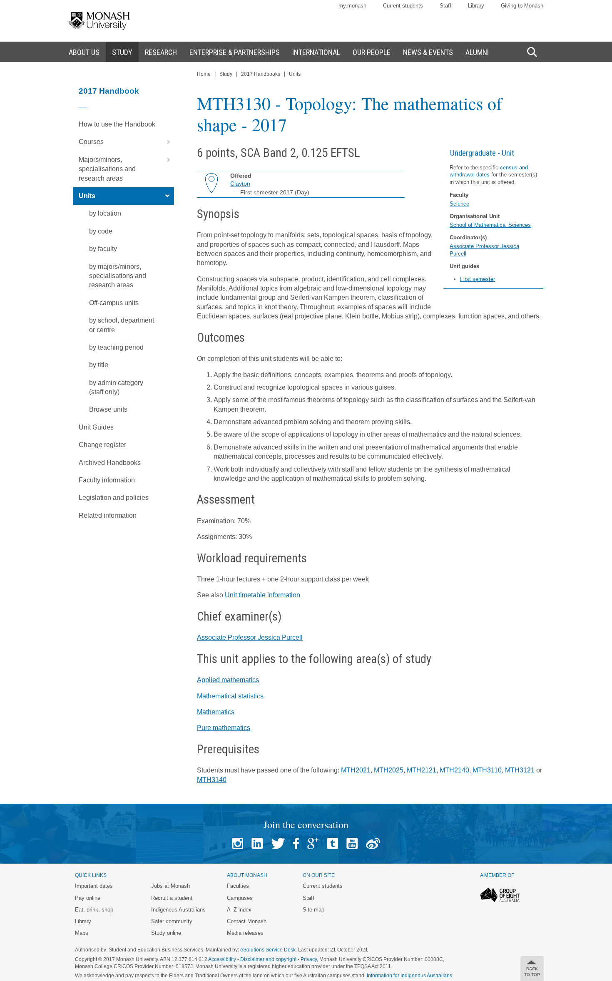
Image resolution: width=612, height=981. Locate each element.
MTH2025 (388, 770)
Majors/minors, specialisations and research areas (107, 169)
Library (476, 5)
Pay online (87, 898)
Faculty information (107, 480)
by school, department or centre (121, 325)
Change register (102, 444)
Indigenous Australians (178, 909)
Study (225, 74)
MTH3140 (211, 779)
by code (100, 231)
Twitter (278, 843)
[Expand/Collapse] (165, 142)
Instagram (237, 843)
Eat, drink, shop (94, 909)
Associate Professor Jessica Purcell (250, 637)
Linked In (257, 843)
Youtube (352, 843)
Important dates (94, 886)
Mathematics (215, 711)
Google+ (312, 843)
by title (98, 364)
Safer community (171, 921)
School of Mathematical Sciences (490, 225)
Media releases (245, 933)
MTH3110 (487, 770)
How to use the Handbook (117, 124)
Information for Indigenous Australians (409, 976)
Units (87, 195)
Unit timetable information (262, 595)
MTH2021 (356, 770)
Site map (313, 909)
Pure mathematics (223, 727)
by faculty (103, 248)
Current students (403, 5)
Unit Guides (96, 427)
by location (105, 213)
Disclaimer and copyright (268, 959)
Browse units (108, 409)
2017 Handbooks (260, 74)
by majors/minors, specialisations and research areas (117, 276)
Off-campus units (114, 302)
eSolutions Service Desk (268, 950)
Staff (445, 5)
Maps (81, 933)
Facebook (296, 843)
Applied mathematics (228, 679)
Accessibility (222, 959)
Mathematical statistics (230, 696)
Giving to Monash (522, 5)
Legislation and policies (114, 497)
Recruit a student (171, 898)
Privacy (309, 959)
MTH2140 (454, 770)
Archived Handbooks (110, 462)
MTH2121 (421, 770)
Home (204, 74)
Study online (166, 933)
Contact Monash (246, 921)
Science (459, 204)
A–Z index (239, 909)
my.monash (352, 5)
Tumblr (332, 843)
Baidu (373, 843)
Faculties (238, 886)
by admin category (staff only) (116, 387)
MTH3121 (520, 770)
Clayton (240, 183)
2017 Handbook (109, 91)
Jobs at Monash (170, 886)
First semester (477, 279)
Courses (91, 141)
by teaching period (116, 347)
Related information (108, 515)
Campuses (240, 898)
